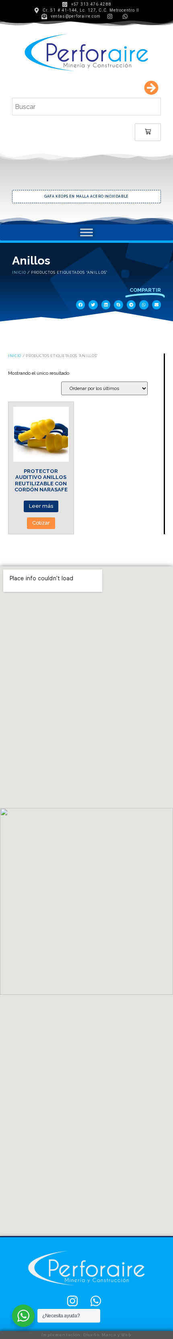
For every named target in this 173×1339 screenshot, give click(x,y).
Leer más (41, 506)
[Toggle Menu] (86, 232)
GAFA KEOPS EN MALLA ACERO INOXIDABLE (46, 196)
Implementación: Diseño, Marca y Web (86, 1335)
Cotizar (41, 523)
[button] (80, 304)
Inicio (19, 273)
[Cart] (148, 132)
